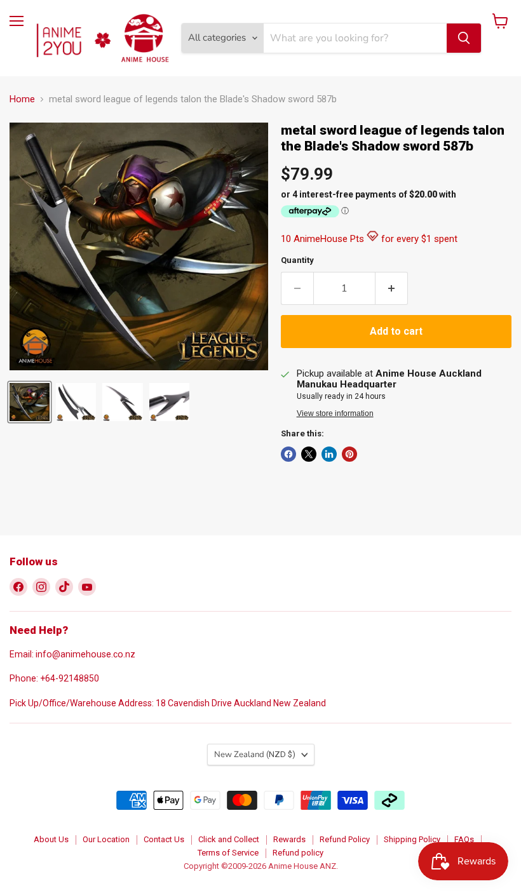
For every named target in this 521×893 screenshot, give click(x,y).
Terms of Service (228, 852)
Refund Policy (345, 839)
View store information (335, 413)
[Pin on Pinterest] (349, 454)
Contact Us (164, 839)
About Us (51, 839)
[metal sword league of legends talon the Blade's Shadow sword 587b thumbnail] (29, 402)
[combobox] (355, 38)
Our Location (106, 839)
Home (22, 99)
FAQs (464, 839)
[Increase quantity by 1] (392, 288)
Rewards (289, 839)
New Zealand (254, 754)
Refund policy (298, 852)
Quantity (297, 260)
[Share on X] (308, 454)
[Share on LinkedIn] (329, 454)
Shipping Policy (412, 839)
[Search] (464, 38)
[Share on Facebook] (288, 454)
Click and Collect (228, 839)
